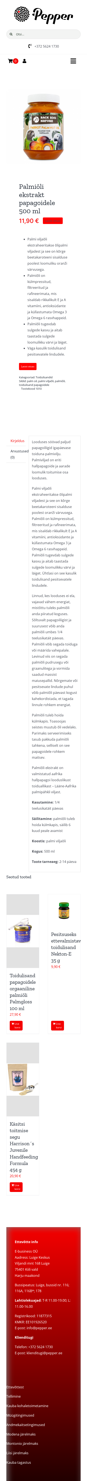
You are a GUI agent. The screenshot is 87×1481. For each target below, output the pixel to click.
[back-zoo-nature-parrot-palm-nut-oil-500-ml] (43, 126)
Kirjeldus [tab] (17, 441)
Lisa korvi (17, 1025)
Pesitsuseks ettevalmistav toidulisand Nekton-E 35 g (66, 947)
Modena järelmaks (21, 1434)
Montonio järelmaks (22, 1443)
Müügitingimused (20, 1415)
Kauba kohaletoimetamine (27, 1406)
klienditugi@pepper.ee (44, 1353)
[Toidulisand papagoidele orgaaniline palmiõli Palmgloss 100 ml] (23, 931)
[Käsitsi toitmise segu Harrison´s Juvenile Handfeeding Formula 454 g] (23, 1079)
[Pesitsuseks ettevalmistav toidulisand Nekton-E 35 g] (64, 910)
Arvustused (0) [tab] (18, 454)
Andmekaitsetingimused (25, 1424)
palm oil (32, 381)
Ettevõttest (15, 1387)
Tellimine (13, 1396)
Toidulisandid (44, 377)
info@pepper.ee (39, 1328)
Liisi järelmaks (17, 1453)
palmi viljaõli (46, 381)
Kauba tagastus (18, 1462)
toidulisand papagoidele (34, 385)
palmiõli (60, 381)
